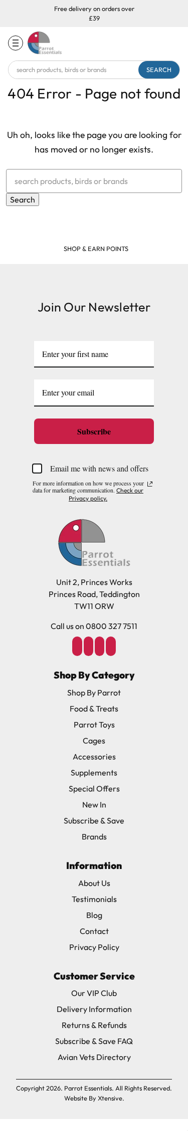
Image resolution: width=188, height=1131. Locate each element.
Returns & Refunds (94, 1025)
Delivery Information (94, 1009)
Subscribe (94, 431)
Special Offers (94, 789)
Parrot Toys (94, 725)
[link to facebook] (77, 646)
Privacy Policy (94, 947)
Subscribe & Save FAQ (94, 1041)
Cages (94, 741)
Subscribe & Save (94, 821)
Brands (94, 837)
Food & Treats (94, 709)
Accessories (94, 757)
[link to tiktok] (99, 646)
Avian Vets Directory (94, 1057)
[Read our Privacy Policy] (150, 484)
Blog (94, 915)
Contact (94, 931)
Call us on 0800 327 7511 (94, 626)
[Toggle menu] (15, 43)
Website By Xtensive (93, 1098)
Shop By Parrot (94, 693)
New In (94, 805)
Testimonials (94, 899)
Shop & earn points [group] (96, 248)
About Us (94, 883)
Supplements (94, 773)
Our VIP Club (94, 993)
